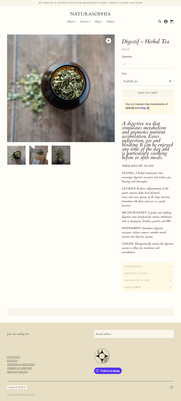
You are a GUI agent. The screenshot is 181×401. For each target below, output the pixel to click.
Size (124, 73)
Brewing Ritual (136, 273)
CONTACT (13, 357)
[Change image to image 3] (61, 155)
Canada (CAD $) (15, 387)
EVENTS (12, 360)
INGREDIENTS (133, 266)
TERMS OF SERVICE (19, 368)
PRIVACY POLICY (17, 372)
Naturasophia (29, 394)
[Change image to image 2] (38, 155)
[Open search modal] (160, 21)
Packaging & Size (137, 280)
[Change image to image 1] (16, 155)
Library (111, 22)
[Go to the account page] (166, 21)
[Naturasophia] (90, 14)
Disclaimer (132, 287)
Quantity (127, 56)
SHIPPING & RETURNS (21, 364)
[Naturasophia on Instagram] (171, 387)
